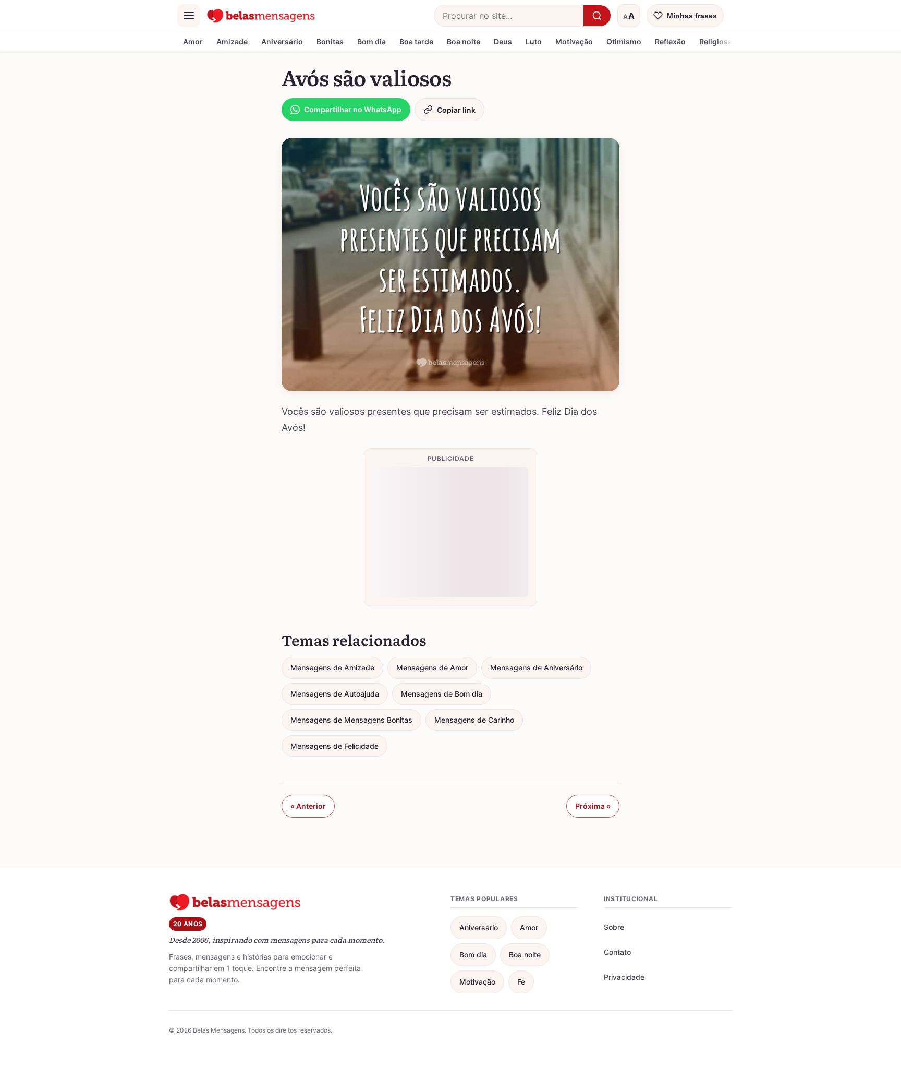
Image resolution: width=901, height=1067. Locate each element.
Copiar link (456, 109)
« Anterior (308, 805)
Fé (521, 981)
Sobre (614, 926)
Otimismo (623, 41)
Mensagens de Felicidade (334, 745)
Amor (193, 41)
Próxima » (593, 805)
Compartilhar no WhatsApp (352, 109)
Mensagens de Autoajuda (334, 693)
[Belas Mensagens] (261, 15)
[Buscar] (597, 15)
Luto (534, 41)
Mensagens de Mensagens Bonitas (351, 719)
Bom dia (371, 41)
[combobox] (508, 15)
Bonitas (330, 41)
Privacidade (624, 977)
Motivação (574, 41)
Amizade (232, 41)
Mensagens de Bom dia (441, 693)
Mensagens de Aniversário (536, 667)
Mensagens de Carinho (474, 719)
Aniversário (282, 41)
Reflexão (670, 41)
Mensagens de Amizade (332, 667)
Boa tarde (416, 41)
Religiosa (715, 41)
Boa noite (463, 41)
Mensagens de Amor (432, 667)
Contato (617, 952)
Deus (503, 41)
